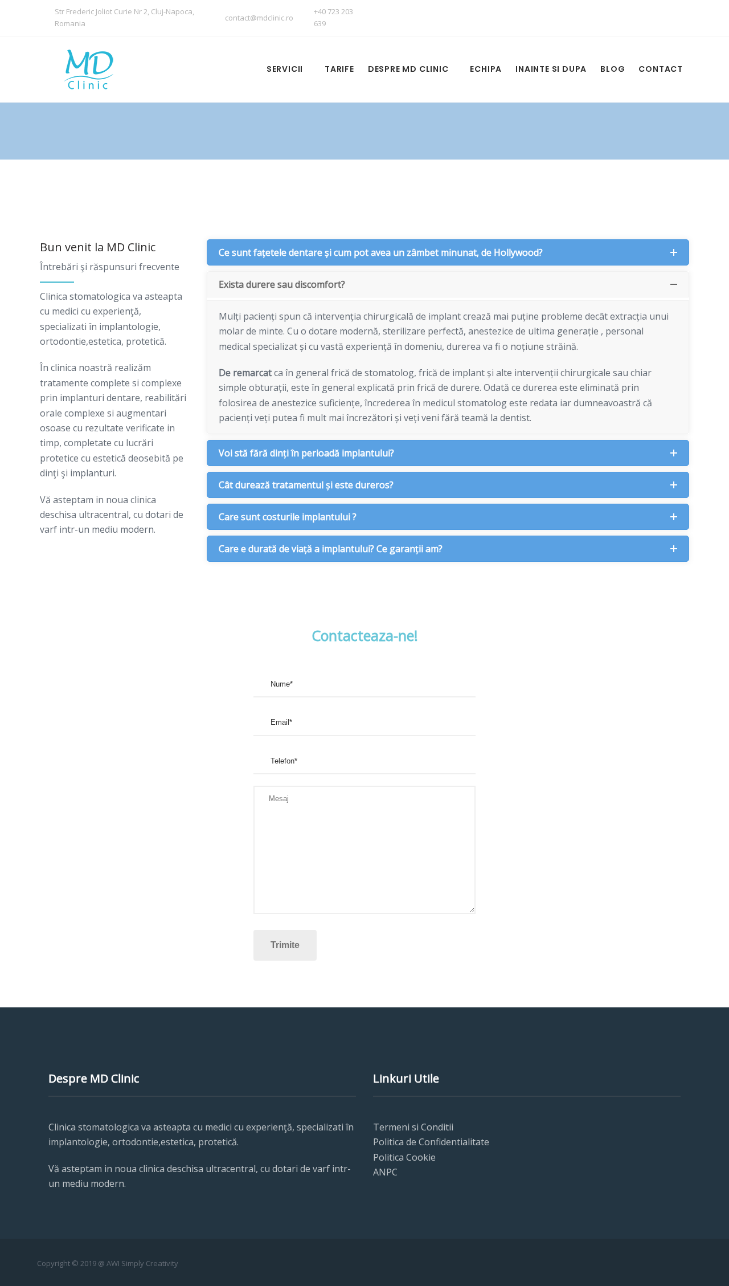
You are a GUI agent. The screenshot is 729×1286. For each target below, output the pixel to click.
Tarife (339, 69)
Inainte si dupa (551, 69)
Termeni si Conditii (413, 1127)
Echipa (486, 69)
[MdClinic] (88, 69)
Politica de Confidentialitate (431, 1142)
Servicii (285, 69)
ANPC (385, 1172)
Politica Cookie (404, 1157)
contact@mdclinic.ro (259, 18)
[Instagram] (673, 19)
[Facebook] (651, 19)
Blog (612, 69)
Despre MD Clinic (408, 69)
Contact (660, 69)
